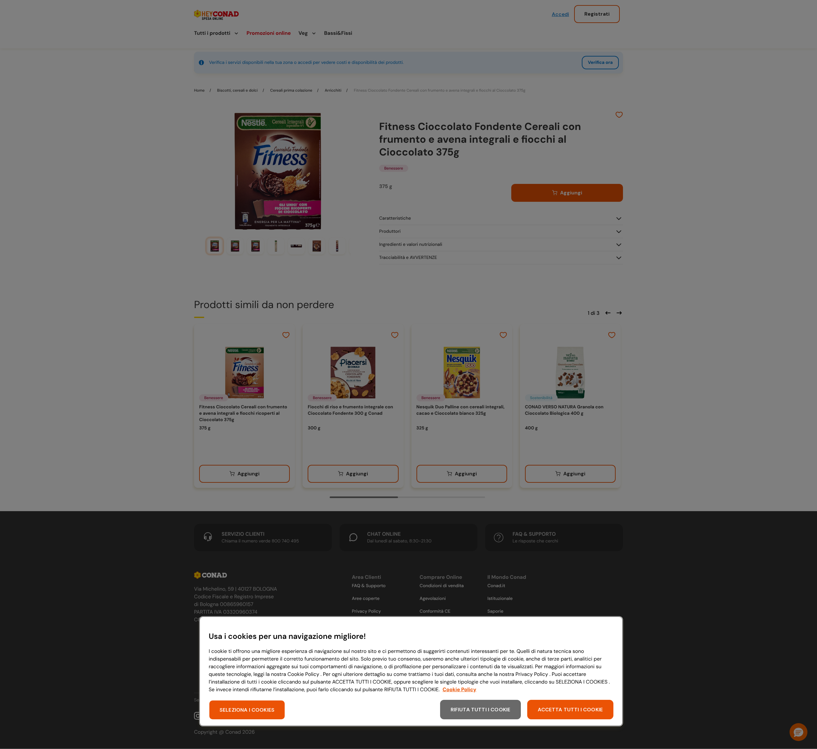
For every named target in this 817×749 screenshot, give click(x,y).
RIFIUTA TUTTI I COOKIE (481, 709)
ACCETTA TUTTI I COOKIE (570, 709)
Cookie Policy (459, 689)
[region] (411, 671)
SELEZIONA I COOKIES (247, 710)
